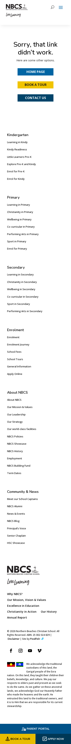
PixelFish (35, 638)
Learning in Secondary (20, 274)
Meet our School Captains (22, 499)
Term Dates (14, 473)
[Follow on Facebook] (11, 651)
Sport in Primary (16, 241)
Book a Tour (36, 85)
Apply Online (14, 374)
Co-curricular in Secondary (22, 296)
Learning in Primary (18, 204)
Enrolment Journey (18, 344)
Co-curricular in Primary (21, 226)
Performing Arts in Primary (23, 234)
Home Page (35, 72)
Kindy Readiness (17, 149)
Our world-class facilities (21, 429)
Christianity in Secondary (22, 282)
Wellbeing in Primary (19, 219)
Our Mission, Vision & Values (26, 600)
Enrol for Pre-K (16, 171)
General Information (19, 366)
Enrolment (13, 337)
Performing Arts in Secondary (24, 311)
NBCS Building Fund (18, 465)
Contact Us (35, 98)
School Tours (15, 359)
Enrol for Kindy (16, 179)
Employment (14, 458)
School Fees (14, 351)
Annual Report (17, 617)
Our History (49, 611)
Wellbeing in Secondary (21, 289)
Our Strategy (15, 421)
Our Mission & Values (20, 407)
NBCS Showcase (16, 443)
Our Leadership (16, 414)
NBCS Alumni (14, 506)
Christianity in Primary (20, 212)
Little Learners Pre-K (19, 157)
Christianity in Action (21, 611)
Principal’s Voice (16, 528)
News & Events (16, 513)
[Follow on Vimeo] (39, 651)
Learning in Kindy (17, 142)
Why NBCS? (14, 594)
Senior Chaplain (16, 535)
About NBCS (14, 400)
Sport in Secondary (18, 304)
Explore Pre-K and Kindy (21, 164)
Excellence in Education (23, 606)
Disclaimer (14, 638)
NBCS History (15, 451)
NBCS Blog (13, 521)
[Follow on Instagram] (20, 651)
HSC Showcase (16, 543)
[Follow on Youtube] (30, 651)
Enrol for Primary (17, 248)
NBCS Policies (15, 436)
